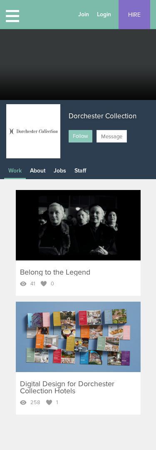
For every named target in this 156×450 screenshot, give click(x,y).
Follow (80, 136)
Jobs (60, 170)
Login (104, 14)
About (37, 170)
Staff (80, 170)
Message (111, 136)
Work (15, 170)
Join (83, 14)
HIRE (134, 14)
